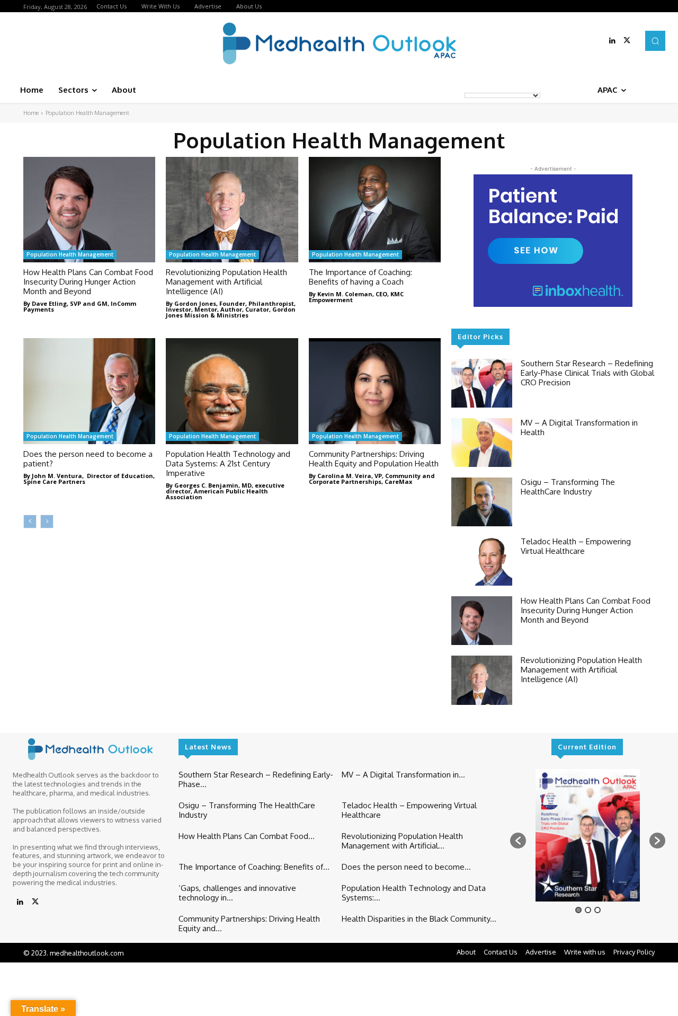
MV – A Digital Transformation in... (403, 775)
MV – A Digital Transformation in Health (579, 427)
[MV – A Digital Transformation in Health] (481, 442)
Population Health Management (69, 254)
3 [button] (597, 910)
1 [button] (578, 910)
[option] (588, 835)
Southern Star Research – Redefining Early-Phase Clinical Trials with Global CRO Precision (587, 372)
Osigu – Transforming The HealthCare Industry (568, 487)
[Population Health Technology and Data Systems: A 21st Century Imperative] (232, 391)
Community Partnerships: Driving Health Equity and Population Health (374, 459)
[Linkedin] (612, 40)
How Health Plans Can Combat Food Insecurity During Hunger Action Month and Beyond (88, 281)
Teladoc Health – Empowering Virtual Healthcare (576, 546)
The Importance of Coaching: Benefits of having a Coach (360, 277)
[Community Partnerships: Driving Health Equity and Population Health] (375, 391)
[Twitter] (627, 40)
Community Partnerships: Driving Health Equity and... (249, 923)
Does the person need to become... (406, 867)
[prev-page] (30, 521)
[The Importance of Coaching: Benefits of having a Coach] (375, 209)
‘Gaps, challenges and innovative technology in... (237, 893)
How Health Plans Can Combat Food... (247, 836)
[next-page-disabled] (46, 521)
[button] (655, 41)
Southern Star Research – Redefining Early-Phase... (256, 779)
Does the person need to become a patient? (88, 459)
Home (31, 113)
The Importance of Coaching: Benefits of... (254, 867)
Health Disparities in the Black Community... (419, 919)
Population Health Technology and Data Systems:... (414, 893)
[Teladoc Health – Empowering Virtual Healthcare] (481, 561)
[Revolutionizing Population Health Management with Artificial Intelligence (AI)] (232, 209)
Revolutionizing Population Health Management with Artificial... (402, 841)
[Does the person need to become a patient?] (89, 391)
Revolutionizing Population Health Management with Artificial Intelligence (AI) (226, 281)
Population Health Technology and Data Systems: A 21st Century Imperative (228, 463)
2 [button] (588, 910)
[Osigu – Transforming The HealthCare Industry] (481, 502)
